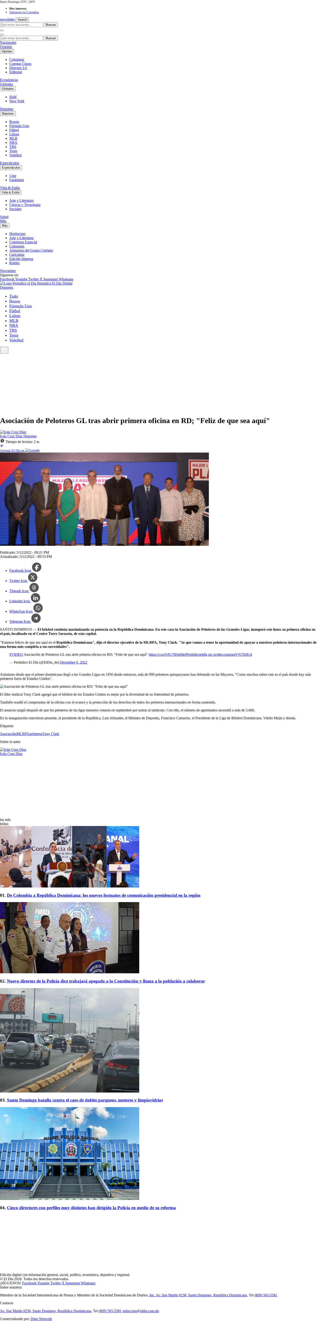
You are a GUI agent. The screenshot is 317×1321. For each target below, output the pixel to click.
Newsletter (8, 271)
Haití (12, 97)
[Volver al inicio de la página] (4, 350)
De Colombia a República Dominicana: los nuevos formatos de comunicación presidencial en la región (104, 895)
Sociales (15, 209)
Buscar (51, 24)
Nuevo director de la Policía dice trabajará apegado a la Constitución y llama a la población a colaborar (106, 981)
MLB (13, 138)
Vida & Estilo (10, 188)
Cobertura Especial (23, 242)
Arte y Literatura (21, 200)
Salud (4, 217)
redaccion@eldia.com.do (141, 1311)
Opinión (6, 47)
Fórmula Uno (19, 126)
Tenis (13, 151)
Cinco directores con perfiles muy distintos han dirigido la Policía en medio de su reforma (91, 1207)
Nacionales (8, 43)
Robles (14, 263)
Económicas (9, 80)
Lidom (14, 134)
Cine (12, 176)
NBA (13, 143)
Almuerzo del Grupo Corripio (31, 250)
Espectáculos (9, 163)
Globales (6, 84)
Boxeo (14, 122)
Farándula (16, 180)
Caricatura (16, 255)
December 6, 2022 (73, 662)
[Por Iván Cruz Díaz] (13, 432)
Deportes (6, 109)
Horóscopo (17, 234)
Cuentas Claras (20, 64)
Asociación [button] (8, 734)
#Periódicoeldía (195, 654)
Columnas (16, 59)
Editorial (15, 72)
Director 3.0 (18, 68)
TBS (12, 147)
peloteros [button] (35, 734)
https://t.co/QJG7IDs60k (166, 654)
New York (16, 101)
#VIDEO (16, 654)
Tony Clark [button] (50, 734)
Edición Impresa (21, 259)
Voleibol (15, 155)
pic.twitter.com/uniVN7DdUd (230, 654)
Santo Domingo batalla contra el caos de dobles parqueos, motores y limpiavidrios (85, 1100)
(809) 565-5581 (265, 1295)
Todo (13, 296)
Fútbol (14, 130)
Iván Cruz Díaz (11, 436)
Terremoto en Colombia (24, 12)
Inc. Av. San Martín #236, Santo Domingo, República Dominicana (198, 1295)
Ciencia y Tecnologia (24, 205)
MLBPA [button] (22, 734)
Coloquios (16, 246)
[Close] (2, 34)
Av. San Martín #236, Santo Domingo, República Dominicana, (46, 1311)
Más (3, 221)
